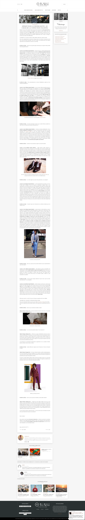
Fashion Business (35, 24)
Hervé (23, 465)
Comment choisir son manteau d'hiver (60, 36)
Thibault (27, 436)
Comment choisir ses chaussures (59, 37)
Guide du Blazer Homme (58, 40)
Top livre (42, 509)
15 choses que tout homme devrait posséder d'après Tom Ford (77, 513)
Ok (68, 518)
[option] (23, 454)
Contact (64, 4)
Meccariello (45, 174)
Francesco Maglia (28, 131)
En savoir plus (61, 30)
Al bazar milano (30, 78)
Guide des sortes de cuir (58, 41)
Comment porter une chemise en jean (59, 42)
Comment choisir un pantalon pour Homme (60, 38)
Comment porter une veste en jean (59, 39)
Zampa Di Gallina (42, 117)
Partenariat (47, 509)
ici (26, 298)
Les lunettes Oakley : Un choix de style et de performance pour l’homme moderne (61, 495)
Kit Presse (38, 509)
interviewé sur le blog (40, 301)
